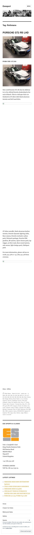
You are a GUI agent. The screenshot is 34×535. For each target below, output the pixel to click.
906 (18, 395)
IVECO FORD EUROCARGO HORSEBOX (16, 486)
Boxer (14, 399)
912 (25, 395)
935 (13, 397)
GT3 (4, 406)
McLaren (5, 409)
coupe (9, 402)
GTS (11, 406)
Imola (4, 407)
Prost (14, 409)
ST (29, 411)
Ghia (23, 404)
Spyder (26, 411)
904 (16, 395)
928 (8, 397)
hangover (15, 406)
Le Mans (16, 407)
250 (9, 395)
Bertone (11, 399)
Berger (6, 399)
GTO (8, 406)
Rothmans (23, 409)
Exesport (7, 6)
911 (23, 395)
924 (6, 397)
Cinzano (19, 400)
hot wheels (24, 406)
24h (6, 395)
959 (18, 397)
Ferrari (27, 402)
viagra (22, 413)
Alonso (29, 397)
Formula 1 (12, 404)
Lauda (12, 407)
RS (27, 409)
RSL (4, 411)
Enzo (22, 402)
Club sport (24, 400)
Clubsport (5, 402)
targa (11, 413)
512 (14, 395)
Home (4, 504)
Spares (5, 520)
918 (3, 397)
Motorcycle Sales (8, 512)
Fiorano (4, 404)
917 (28, 395)
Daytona (15, 402)
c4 (22, 399)
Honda (19, 406)
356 (11, 395)
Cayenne (5, 400)
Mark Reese (8, 393)
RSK (29, 409)
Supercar (5, 413)
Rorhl (19, 409)
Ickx (28, 406)
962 (20, 397)
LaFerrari (8, 407)
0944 (4, 395)
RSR (6, 411)
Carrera (25, 399)
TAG (9, 413)
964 (23, 397)
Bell (3, 399)
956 (15, 397)
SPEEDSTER (20, 411)
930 (11, 397)
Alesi (25, 397)
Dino (19, 402)
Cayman (9, 400)
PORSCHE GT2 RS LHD (16, 32)
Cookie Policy (9, 528)
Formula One (18, 404)
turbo (14, 413)
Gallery (5, 516)
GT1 (26, 404)
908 (21, 395)
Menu (28, 6)
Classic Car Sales (8, 508)
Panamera (9, 409)
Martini (28, 407)
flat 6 (8, 404)
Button (18, 399)
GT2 (29, 404)
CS (12, 402)
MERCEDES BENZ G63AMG (13, 489)
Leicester (21, 407)
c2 (21, 399)
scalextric (10, 411)
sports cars (23, 393)
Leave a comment (7, 414)
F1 (24, 402)
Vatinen (18, 413)
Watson (26, 413)
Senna (15, 411)
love (25, 407)
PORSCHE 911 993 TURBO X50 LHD (15, 496)
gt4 (6, 406)
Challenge (14, 400)
